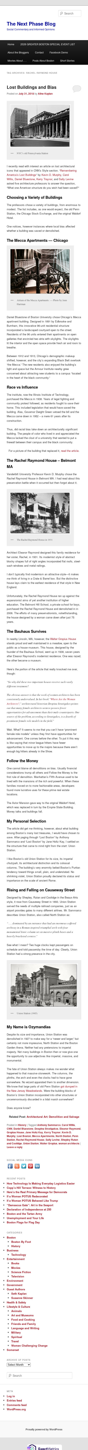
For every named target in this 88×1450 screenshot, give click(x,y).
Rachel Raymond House (30, 1139)
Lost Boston (24, 1136)
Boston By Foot (21, 1242)
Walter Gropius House (63, 639)
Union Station (31, 1143)
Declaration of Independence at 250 (29, 1209)
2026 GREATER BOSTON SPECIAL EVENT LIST (47, 44)
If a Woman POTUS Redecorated (27, 1196)
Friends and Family (23, 1324)
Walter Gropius (48, 1143)
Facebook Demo (59, 52)
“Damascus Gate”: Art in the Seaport (30, 1205)
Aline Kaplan (45, 93)
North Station (63, 1136)
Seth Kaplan (19, 1293)
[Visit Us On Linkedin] (37, 1168)
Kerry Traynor (44, 179)
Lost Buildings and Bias (31, 87)
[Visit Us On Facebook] (10, 1168)
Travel (15, 1341)
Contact (39, 52)
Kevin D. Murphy (51, 175)
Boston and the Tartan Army (24, 1214)
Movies (15, 1268)
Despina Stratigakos (46, 1128)
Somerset (13, 1350)
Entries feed (14, 1400)
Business (12, 1250)
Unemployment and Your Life (25, 1218)
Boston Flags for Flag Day (23, 1222)
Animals (16, 1311)
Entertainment (16, 1259)
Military (16, 1332)
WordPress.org (16, 1409)
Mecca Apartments (43, 1136)
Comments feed (17, 1405)
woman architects (69, 1143)
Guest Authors (16, 1289)
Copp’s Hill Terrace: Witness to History (31, 1188)
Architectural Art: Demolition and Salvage (52, 1117)
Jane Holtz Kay (34, 1132)
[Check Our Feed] (17, 1168)
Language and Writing (25, 1328)
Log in (11, 1396)
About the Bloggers (18, 52)
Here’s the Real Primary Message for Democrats (37, 1192)
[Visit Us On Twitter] (23, 1168)
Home (11, 44)
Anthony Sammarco (49, 1125)
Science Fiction (21, 1272)
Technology (18, 1255)
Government (14, 1285)
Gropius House (15, 1132)
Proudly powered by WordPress (44, 1429)
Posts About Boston (43, 60)
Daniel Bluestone (25, 179)
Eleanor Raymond (70, 1128)
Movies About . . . (17, 60)
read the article (70, 451)
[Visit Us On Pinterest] (30, 1168)
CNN (9, 1128)
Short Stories (67, 60)
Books (15, 1263)
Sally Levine (66, 179)
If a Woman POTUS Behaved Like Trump (32, 1200)
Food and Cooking (23, 1319)
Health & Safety (16, 1302)
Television (17, 1276)
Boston (11, 1237)
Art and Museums (22, 1315)
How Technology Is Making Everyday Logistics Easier (41, 1183)
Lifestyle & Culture (18, 1307)
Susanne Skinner (22, 1298)
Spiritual (16, 1337)
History (22, 1125)
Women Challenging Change (29, 1345)
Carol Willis (68, 1125)
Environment (15, 1281)
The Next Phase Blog (31, 23)
